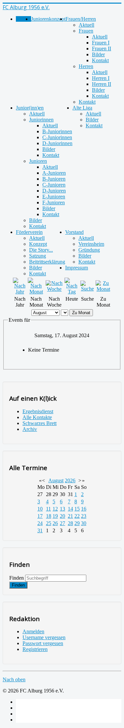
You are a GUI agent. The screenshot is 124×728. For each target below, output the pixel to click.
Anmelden (33, 631)
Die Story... (41, 250)
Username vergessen (43, 637)
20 (62, 516)
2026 (70, 480)
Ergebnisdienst (37, 411)
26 (55, 523)
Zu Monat (81, 312)
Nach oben (14, 679)
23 (83, 516)
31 (40, 530)
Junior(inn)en (30, 108)
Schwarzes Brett (39, 423)
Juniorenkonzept (48, 19)
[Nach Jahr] (19, 291)
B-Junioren (53, 179)
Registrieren (35, 649)
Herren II (101, 84)
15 (77, 509)
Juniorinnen (41, 119)
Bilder (98, 54)
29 (77, 523)
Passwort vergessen (42, 643)
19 (55, 516)
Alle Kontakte (37, 417)
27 (62, 523)
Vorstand (74, 232)
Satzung (37, 256)
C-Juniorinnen (57, 137)
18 (48, 516)
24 (40, 523)
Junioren (38, 161)
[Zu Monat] (103, 289)
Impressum (76, 267)
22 (77, 516)
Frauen (86, 31)
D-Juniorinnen (57, 143)
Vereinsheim (91, 244)
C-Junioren (53, 185)
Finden (16, 578)
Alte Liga (82, 108)
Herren (86, 66)
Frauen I (100, 42)
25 (48, 523)
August (55, 480)
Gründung (89, 250)
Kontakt (100, 60)
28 (70, 523)
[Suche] (87, 288)
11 (48, 509)
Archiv (29, 429)
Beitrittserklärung (47, 261)
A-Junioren (54, 173)
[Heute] (71, 291)
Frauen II (101, 48)
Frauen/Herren (80, 19)
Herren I (100, 78)
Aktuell (86, 25)
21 (70, 516)
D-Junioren (54, 190)
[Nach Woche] (54, 289)
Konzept (38, 244)
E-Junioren (53, 196)
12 (55, 509)
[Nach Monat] (36, 291)
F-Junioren (53, 202)
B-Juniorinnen (57, 131)
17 (40, 516)
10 (40, 509)
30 (83, 523)
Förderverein (29, 232)
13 (62, 509)
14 (70, 509)
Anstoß (23, 19)
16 (83, 509)
